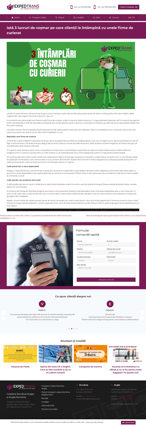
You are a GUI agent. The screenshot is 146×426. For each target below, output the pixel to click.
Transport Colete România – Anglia (53, 387)
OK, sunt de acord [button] (128, 422)
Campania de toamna (90, 366)
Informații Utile (47, 406)
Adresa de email (113, 249)
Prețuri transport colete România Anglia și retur (55, 393)
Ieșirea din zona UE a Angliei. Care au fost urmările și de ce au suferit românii (55, 369)
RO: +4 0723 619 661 (82, 7)
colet (46, 153)
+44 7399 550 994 (125, 399)
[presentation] (3, 315)
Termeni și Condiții (49, 409)
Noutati (18, 210)
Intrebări (45, 402)
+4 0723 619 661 (89, 396)
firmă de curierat (16, 141)
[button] (69, 329)
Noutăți (44, 398)
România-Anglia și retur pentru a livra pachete (48, 191)
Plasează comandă (106, 280)
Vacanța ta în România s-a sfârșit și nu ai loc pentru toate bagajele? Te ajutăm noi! (126, 369)
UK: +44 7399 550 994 (106, 7)
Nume (79, 241)
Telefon (80, 249)
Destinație (111, 257)
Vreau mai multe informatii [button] (94, 422)
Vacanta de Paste (20, 366)
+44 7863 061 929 (125, 396)
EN (133, 18)
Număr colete (112, 241)
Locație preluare (84, 257)
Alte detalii (81, 265)
